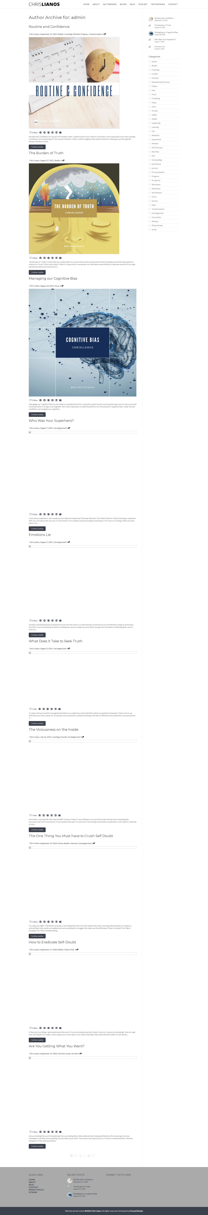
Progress (84, 34)
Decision (74, 843)
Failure (67, 949)
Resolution (156, 188)
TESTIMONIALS (158, 4)
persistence (156, 164)
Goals (68, 1053)
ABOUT (96, 4)
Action (60, 843)
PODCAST (142, 4)
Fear (72, 949)
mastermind (156, 139)
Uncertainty (156, 217)
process (155, 168)
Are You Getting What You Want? (56, 1046)
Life (153, 131)
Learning (155, 127)
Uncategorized (59, 428)
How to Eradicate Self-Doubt (52, 942)
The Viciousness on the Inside (53, 729)
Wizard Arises (157, 225)
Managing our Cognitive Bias (53, 278)
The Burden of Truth (46, 153)
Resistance (156, 184)
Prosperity (156, 180)
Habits (154, 115)
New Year (155, 152)
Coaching (68, 34)
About (32, 1182)
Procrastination (158, 172)
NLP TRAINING (110, 4)
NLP (153, 156)
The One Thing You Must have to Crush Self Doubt (71, 836)
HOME (86, 4)
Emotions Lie (40, 535)
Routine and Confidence (49, 27)
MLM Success (157, 147)
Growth (63, 737)
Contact (33, 1187)
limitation (155, 135)
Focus (57, 286)
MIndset (76, 34)
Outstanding (157, 160)
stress (154, 197)
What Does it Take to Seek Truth (55, 641)
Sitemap (33, 1192)
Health (154, 119)
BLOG (132, 4)
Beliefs (61, 34)
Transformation (95, 34)
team (154, 205)
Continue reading (37, 147)
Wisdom (155, 221)
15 (89, 1156)
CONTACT (173, 4)
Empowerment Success (161, 82)
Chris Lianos (96, 1211)
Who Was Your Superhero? (51, 421)
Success (155, 201)
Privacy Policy (36, 1189)
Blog (31, 1184)
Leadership (156, 123)
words (154, 229)
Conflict (155, 74)
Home (32, 1179)
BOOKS (123, 4)
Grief (154, 107)
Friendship (156, 98)
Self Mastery (157, 193)
